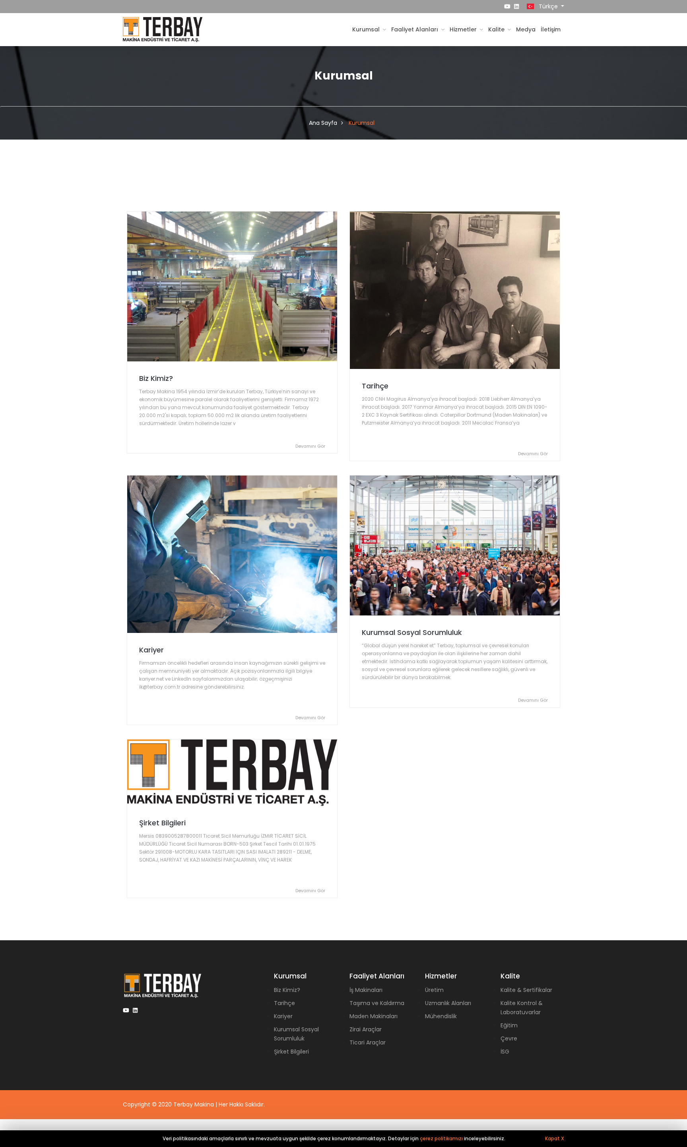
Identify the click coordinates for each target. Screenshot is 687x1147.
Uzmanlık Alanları (448, 1003)
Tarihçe (375, 386)
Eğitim (509, 1025)
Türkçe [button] (548, 6)
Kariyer (151, 650)
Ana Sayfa (323, 123)
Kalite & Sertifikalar (526, 990)
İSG (505, 1052)
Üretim (434, 990)
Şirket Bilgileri (162, 823)
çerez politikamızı (441, 1138)
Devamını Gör (310, 446)
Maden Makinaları (373, 1016)
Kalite (497, 29)
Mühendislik (441, 1016)
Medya (526, 29)
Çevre (509, 1038)
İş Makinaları (365, 990)
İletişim (551, 29)
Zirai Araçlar (365, 1029)
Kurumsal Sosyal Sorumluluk (412, 632)
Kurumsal (366, 29)
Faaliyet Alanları (415, 29)
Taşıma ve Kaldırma (376, 1003)
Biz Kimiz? (156, 378)
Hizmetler (464, 29)
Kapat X (554, 1138)
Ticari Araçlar (367, 1042)
